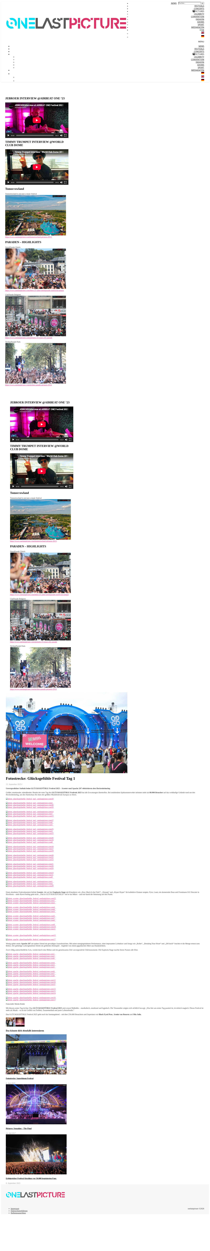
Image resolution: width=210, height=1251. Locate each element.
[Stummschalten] (61, 135)
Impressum (15, 1209)
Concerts (199, 8)
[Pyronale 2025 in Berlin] (20, 1026)
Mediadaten (197, 27)
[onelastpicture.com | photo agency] (66, 44)
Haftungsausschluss (18, 1213)
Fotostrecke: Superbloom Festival (19, 1078)
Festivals (199, 6)
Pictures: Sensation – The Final (18, 1128)
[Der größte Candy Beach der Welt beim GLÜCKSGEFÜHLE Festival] (10, 1026)
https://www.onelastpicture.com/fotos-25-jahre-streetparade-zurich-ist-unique (34, 290)
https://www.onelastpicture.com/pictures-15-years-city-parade (28, 338)
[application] (36, 120)
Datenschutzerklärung (19, 1211)
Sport (201, 24)
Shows (200, 22)
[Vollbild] (65, 135)
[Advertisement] (74, 1233)
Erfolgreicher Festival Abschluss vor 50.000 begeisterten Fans (31, 1178)
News (174, 3)
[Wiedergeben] (8, 135)
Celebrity (199, 14)
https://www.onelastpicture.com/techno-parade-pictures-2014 (28, 385)
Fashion (200, 19)
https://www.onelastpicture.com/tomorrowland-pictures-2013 (28, 237)
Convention (197, 16)
